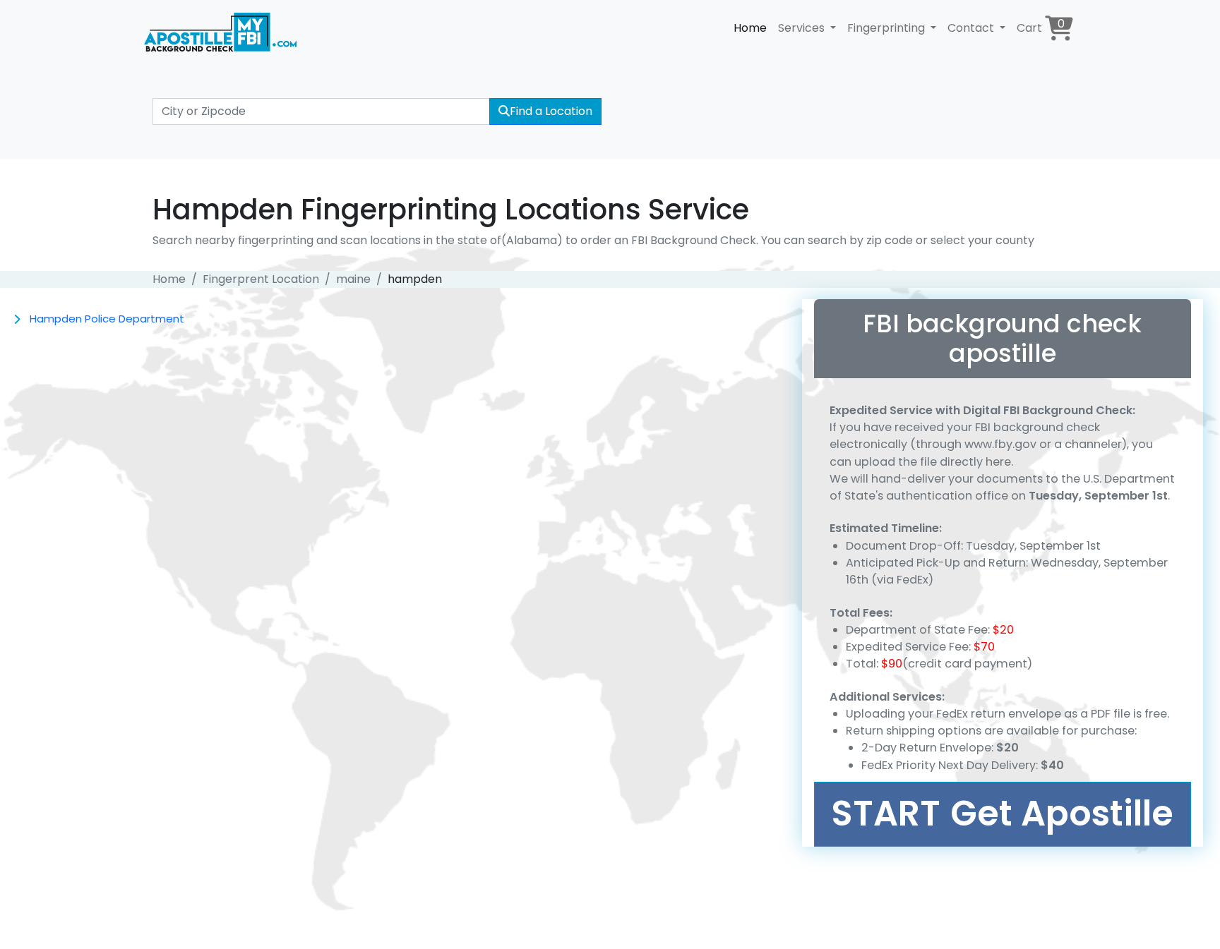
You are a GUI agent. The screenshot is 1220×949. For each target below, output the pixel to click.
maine (353, 279)
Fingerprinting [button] (887, 28)
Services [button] (802, 28)
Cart (1041, 26)
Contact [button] (972, 28)
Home (750, 28)
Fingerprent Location (261, 279)
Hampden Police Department (107, 318)
